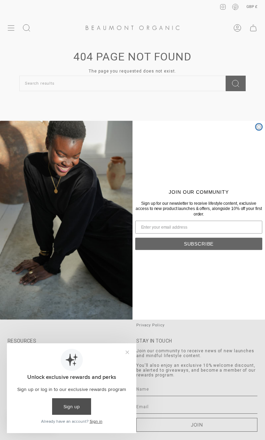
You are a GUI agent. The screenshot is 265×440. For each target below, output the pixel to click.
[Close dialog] (258, 126)
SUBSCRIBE (199, 243)
